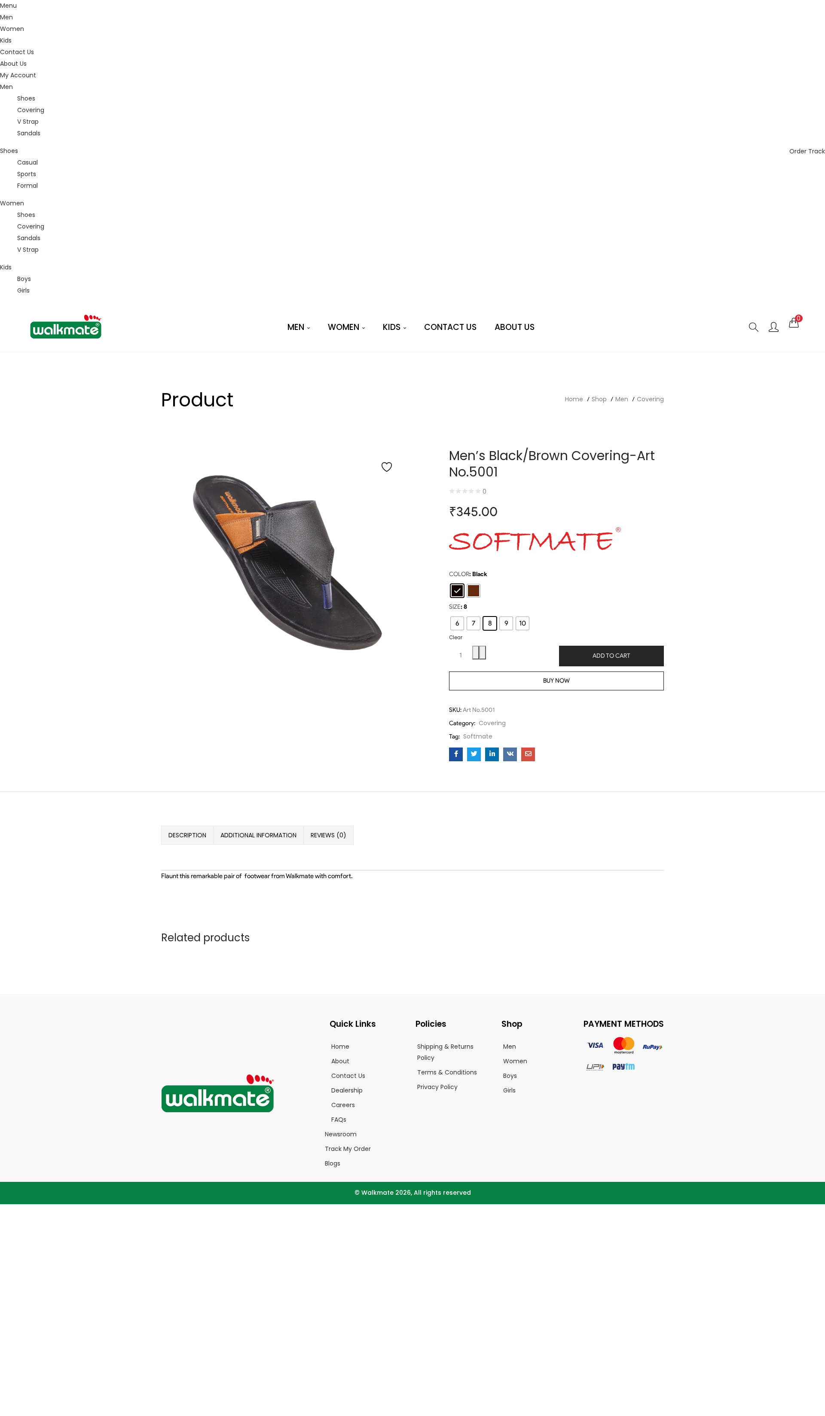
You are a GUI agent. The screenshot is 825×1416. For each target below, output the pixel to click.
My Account (18, 75)
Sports (26, 174)
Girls (23, 290)
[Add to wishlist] (386, 467)
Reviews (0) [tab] (328, 835)
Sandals (28, 133)
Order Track (807, 151)
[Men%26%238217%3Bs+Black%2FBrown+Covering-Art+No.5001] (474, 754)
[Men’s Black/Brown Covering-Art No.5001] (456, 754)
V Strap (28, 121)
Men (6, 17)
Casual (27, 162)
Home (574, 399)
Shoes (26, 98)
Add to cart (611, 655)
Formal (27, 185)
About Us (13, 63)
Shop (599, 399)
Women (12, 28)
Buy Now (556, 680)
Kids (6, 40)
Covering (30, 110)
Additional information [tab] (258, 835)
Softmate (477, 736)
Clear (455, 637)
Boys (24, 279)
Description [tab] (187, 835)
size (455, 606)
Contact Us (17, 52)
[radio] (457, 590)
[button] (794, 322)
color (459, 574)
